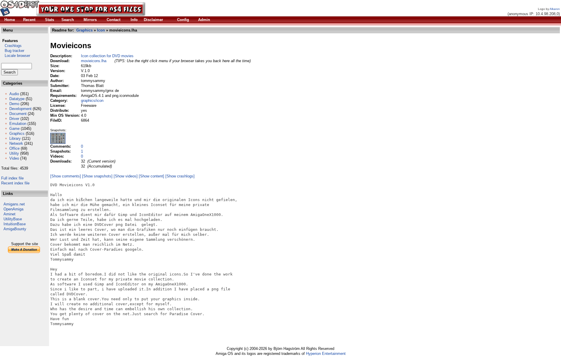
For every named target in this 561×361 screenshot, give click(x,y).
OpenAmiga (13, 209)
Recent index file (15, 183)
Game (14, 128)
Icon (101, 30)
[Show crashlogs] (180, 176)
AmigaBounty (15, 229)
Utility (14, 153)
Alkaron (555, 9)
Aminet (9, 214)
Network (16, 143)
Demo (14, 104)
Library (15, 138)
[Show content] (151, 176)
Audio (14, 94)
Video (14, 158)
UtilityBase (13, 219)
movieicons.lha (93, 61)
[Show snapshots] (97, 176)
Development (20, 109)
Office (14, 148)
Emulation (17, 123)
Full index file (12, 178)
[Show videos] (126, 176)
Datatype (17, 99)
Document (18, 113)
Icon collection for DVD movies (107, 56)
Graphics (17, 133)
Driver (14, 118)
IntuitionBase (15, 224)
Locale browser (15, 55)
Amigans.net (14, 204)
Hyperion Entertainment (326, 353)
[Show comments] (65, 176)
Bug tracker (12, 50)
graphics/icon (92, 100)
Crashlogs (11, 45)
